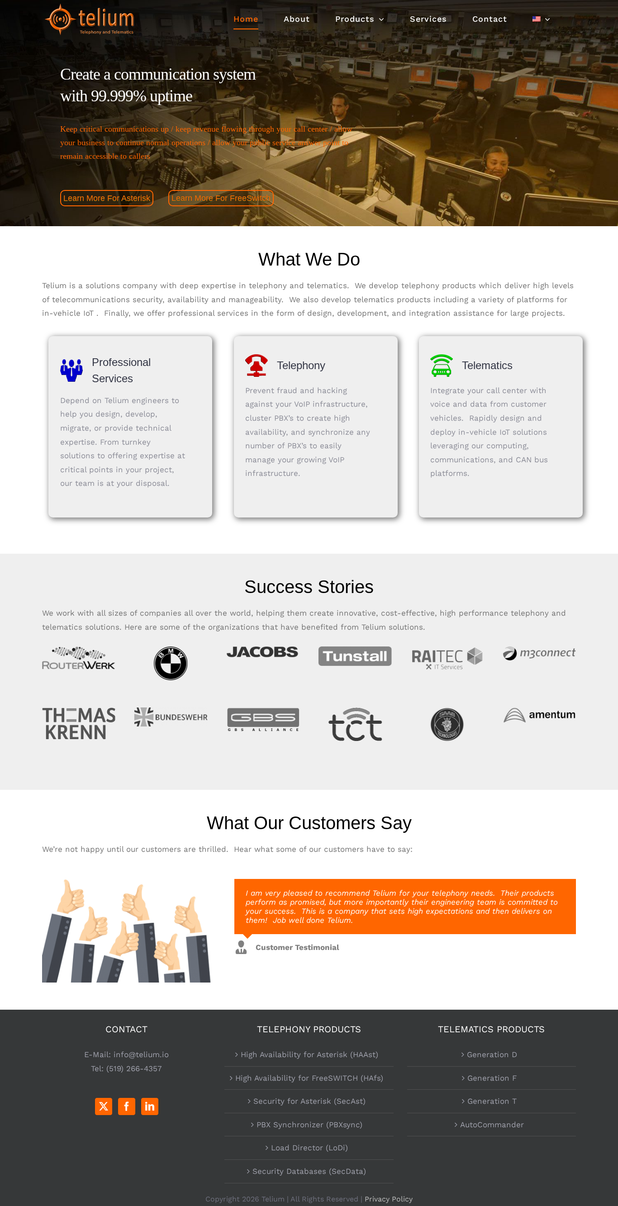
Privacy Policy (389, 1199)
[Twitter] (103, 1106)
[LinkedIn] (149, 1106)
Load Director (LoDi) (309, 1147)
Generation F (492, 1078)
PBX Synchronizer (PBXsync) (309, 1124)
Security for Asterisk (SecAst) (309, 1101)
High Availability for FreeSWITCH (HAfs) (309, 1078)
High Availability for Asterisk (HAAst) (309, 1054)
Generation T (492, 1101)
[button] (390, 951)
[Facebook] (126, 1106)
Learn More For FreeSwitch (221, 198)
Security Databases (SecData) (309, 1171)
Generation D (492, 1054)
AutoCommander (492, 1124)
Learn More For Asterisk (106, 198)
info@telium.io (141, 1054)
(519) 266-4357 (134, 1068)
